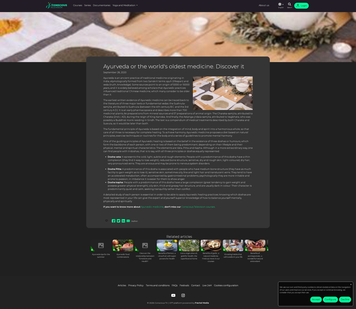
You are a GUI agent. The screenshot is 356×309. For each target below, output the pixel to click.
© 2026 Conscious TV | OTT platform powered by (178, 303)
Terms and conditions (158, 285)
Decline (345, 299)
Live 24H (207, 285)
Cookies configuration (226, 285)
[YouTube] (173, 296)
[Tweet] (118, 220)
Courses (77, 5)
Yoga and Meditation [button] (124, 5)
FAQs (174, 285)
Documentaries (101, 5)
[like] (106, 220)
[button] (281, 6)
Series (87, 5)
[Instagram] (183, 296)
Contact (195, 285)
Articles (122, 285)
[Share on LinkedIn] (123, 220)
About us (264, 5)
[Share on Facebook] (113, 220)
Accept (316, 299)
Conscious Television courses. (198, 207)
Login (304, 5)
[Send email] (128, 220)
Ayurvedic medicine (152, 207)
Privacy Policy (136, 285)
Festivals (184, 285)
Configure (330, 299)
